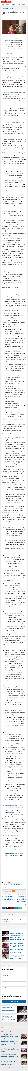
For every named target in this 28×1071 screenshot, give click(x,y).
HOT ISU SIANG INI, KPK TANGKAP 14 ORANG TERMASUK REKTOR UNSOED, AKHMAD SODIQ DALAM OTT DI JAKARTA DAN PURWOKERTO (18, 941)
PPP (14, 775)
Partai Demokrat (9, 773)
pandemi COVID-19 (14, 853)
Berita (15, 1069)
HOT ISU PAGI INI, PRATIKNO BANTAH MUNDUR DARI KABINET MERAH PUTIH (17, 956)
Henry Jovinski (9, 805)
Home (2, 1069)
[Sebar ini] (4, 908)
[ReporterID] (6, 1)
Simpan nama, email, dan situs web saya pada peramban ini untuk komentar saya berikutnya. (13, 996)
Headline (6, 1069)
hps (15, 915)
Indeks (23, 1069)
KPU (15, 807)
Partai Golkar (5, 92)
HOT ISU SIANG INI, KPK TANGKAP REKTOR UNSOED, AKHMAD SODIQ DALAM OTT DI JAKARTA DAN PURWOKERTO (8, 1010)
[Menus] (26, 1)
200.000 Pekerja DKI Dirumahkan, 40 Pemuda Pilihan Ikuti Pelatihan (7, 898)
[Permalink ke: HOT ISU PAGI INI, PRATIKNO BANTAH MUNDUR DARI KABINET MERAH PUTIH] (5, 956)
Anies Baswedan (13, 837)
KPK (6, 835)
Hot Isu (11, 1069)
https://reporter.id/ (6, 921)
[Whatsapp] (20, 908)
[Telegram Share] (16, 908)
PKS (9, 122)
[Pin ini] (12, 908)
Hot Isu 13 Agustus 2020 (14, 884)
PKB (9, 54)
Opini (19, 1069)
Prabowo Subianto (12, 96)
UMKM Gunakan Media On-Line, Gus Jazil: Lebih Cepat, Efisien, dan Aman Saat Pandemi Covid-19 (20, 899)
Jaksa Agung (5, 313)
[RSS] (13, 891)
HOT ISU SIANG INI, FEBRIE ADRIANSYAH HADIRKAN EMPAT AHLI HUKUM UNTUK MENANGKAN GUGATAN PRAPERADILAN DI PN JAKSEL (18, 947)
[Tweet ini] (8, 908)
